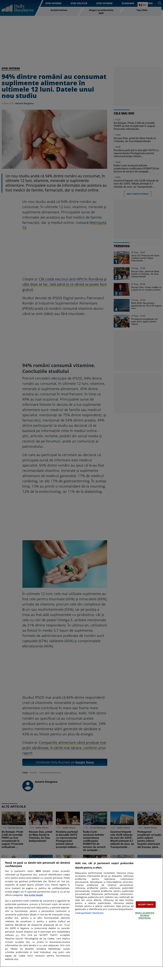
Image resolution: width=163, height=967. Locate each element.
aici (17, 935)
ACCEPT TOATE (145, 904)
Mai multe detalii (33, 895)
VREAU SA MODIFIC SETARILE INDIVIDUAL (144, 915)
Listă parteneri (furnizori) (89, 912)
